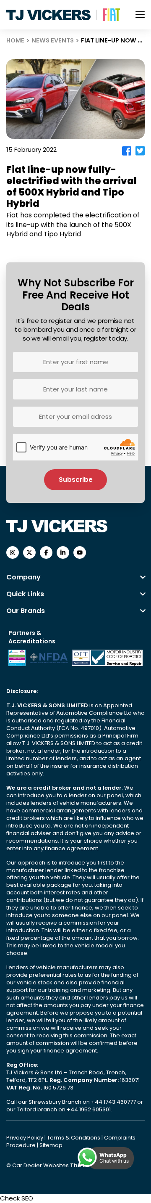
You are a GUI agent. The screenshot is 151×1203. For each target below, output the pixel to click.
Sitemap (50, 1145)
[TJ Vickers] (48, 15)
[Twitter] (140, 150)
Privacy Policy (25, 1138)
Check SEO (16, 1198)
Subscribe (76, 479)
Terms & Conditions (74, 1138)
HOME (15, 40)
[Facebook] (126, 150)
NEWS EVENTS (52, 40)
